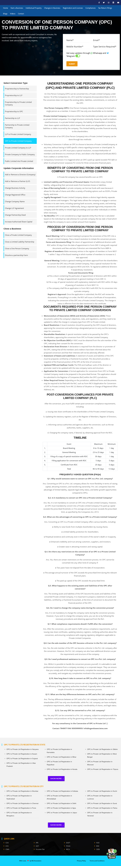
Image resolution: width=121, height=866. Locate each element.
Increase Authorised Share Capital (18, 221)
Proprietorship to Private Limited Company (18, 103)
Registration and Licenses (73, 8)
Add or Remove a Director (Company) (20, 174)
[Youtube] (118, 2)
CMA (7, 849)
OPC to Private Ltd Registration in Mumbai (22, 791)
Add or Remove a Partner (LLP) (17, 181)
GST (37, 846)
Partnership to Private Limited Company (17, 126)
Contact (21, 13)
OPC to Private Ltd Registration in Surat (102, 803)
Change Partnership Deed (15, 215)
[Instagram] (108, 2)
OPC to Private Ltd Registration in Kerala (62, 769)
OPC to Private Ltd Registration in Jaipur (62, 813)
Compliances (90, 8)
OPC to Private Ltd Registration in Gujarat (22, 758)
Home (5, 8)
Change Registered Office (15, 195)
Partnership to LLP (12, 118)
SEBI (98, 849)
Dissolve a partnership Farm (16, 255)
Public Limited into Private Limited (19, 161)
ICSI (7, 846)
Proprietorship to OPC (14, 111)
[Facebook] (99, 2)
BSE (97, 846)
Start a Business (17, 8)
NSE (97, 843)
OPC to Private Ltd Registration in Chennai (22, 803)
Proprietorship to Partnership (17, 88)
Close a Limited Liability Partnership (19, 242)
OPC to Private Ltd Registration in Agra (61, 808)
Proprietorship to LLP (13, 95)
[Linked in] (113, 2)
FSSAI (68, 846)
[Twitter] (104, 2)
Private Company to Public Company (20, 154)
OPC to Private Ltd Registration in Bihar (61, 757)
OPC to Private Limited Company (18, 141)
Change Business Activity (15, 188)
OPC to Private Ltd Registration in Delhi (61, 803)
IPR (37, 843)
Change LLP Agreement (14, 208)
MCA (68, 849)
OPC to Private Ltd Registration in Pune (21, 808)
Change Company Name (15, 201)
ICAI (7, 843)
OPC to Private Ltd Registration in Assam (21, 754)
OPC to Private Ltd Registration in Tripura (102, 769)
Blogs (5, 13)
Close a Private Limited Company (18, 235)
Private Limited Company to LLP (18, 147)
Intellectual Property (34, 8)
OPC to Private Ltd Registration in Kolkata (62, 791)
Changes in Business (52, 8)
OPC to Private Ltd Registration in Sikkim (102, 749)
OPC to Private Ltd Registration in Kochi (102, 791)
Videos (12, 13)
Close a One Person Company (17, 248)
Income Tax (40, 849)
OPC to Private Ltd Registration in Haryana (22, 749)
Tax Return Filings (105, 8)
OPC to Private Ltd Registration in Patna (102, 808)
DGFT (68, 843)
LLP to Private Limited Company (18, 134)
